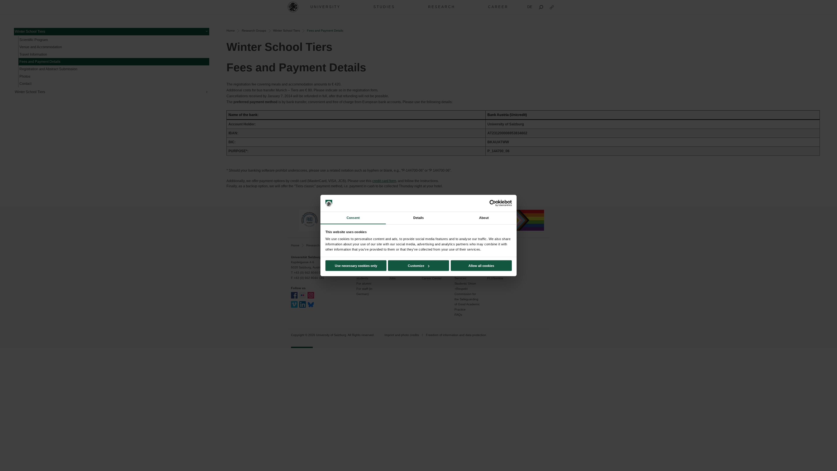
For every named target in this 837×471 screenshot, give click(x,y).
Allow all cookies (481, 266)
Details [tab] (418, 217)
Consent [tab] (353, 217)
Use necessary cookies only (356, 266)
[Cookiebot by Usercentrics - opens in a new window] (493, 203)
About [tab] (484, 217)
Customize (416, 266)
